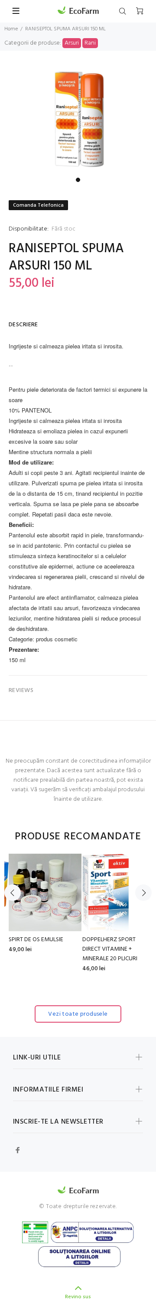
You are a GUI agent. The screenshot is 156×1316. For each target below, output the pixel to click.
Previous (12, 892)
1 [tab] (78, 180)
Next (143, 892)
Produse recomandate (78, 837)
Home (11, 29)
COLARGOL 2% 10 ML (65, 940)
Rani (90, 43)
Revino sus (78, 1297)
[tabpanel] (78, 119)
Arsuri (72, 43)
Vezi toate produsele (77, 1014)
